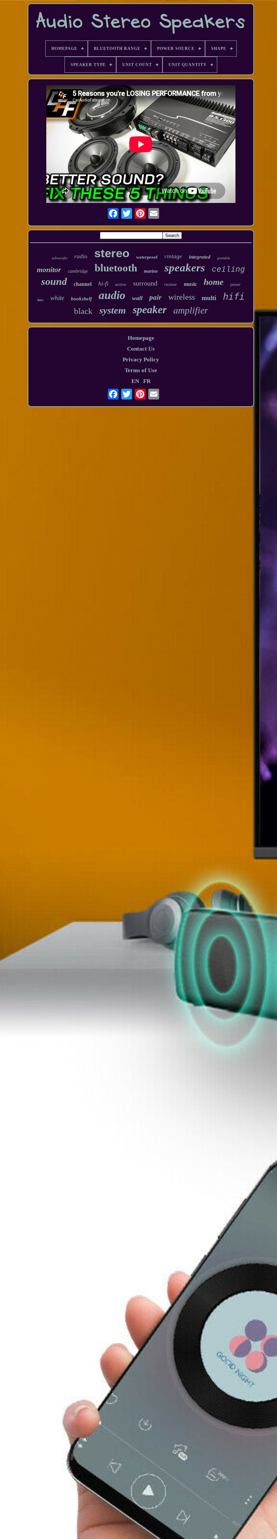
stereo (111, 253)
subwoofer (60, 258)
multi (209, 297)
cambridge (78, 271)
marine (151, 271)
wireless (181, 297)
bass (40, 300)
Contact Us (141, 349)
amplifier (190, 310)
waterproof (146, 257)
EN (135, 381)
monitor (49, 269)
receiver (170, 284)
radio (80, 256)
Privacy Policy (141, 359)
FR (147, 381)
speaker (150, 309)
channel (83, 284)
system (112, 310)
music (190, 284)
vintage (173, 256)
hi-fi (103, 283)
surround (145, 283)
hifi (234, 296)
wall (137, 298)
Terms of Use (141, 370)
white (57, 297)
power (235, 284)
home (214, 282)
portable (223, 258)
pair (155, 297)
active (120, 284)
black (83, 311)
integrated (199, 257)
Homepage (141, 338)
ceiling (228, 269)
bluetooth (116, 268)
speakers (185, 268)
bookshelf (81, 298)
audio (112, 295)
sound (54, 281)
